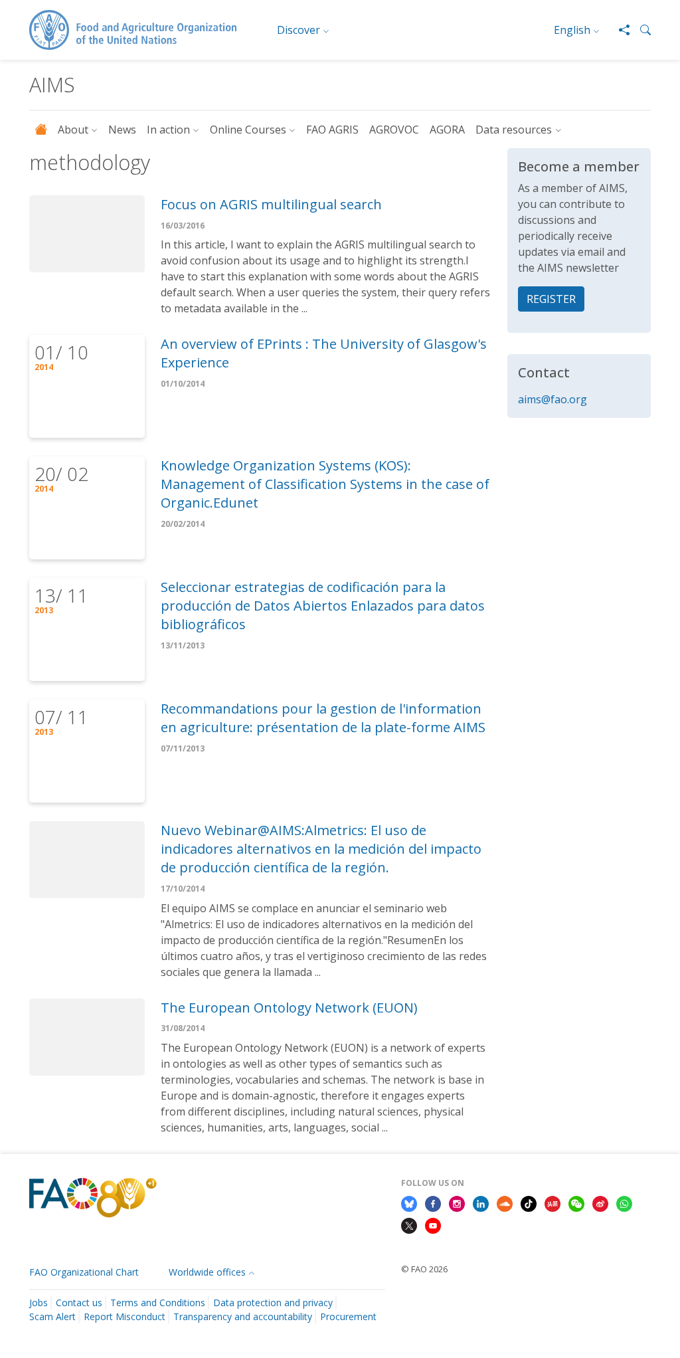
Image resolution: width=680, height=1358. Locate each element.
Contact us (79, 1302)
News (122, 129)
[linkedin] (481, 1202)
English (572, 30)
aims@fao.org (552, 399)
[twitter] (409, 1225)
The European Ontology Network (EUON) (289, 1008)
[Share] (619, 30)
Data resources (513, 129)
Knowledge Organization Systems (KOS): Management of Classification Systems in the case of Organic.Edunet (325, 484)
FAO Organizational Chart (84, 1272)
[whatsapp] (624, 1202)
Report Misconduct (124, 1316)
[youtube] (433, 1225)
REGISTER (551, 299)
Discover (298, 30)
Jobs (38, 1302)
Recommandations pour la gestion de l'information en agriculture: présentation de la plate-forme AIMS (323, 718)
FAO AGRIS (332, 129)
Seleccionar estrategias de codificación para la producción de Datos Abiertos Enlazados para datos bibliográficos (323, 605)
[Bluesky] (409, 1202)
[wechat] (576, 1202)
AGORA (447, 129)
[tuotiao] (552, 1202)
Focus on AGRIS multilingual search (271, 204)
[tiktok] (529, 1202)
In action (168, 129)
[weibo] (600, 1202)
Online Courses (248, 129)
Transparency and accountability (242, 1316)
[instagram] (457, 1202)
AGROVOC (394, 129)
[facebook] (433, 1202)
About (73, 129)
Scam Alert (52, 1316)
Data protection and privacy (273, 1302)
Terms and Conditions (157, 1302)
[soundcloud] (505, 1202)
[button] (640, 30)
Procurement (348, 1316)
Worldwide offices (207, 1272)
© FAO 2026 (424, 1269)
